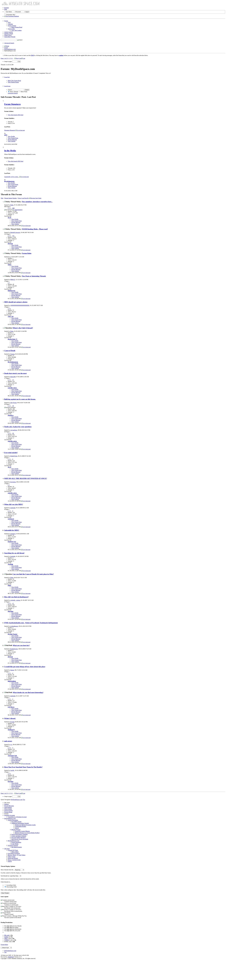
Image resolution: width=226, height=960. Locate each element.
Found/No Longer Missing (22, 831)
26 (13, 433)
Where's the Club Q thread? (23, 328)
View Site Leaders (16, 30)
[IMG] (6, 938)
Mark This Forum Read (14, 80)
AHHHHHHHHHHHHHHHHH (19, 305)
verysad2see (13, 430)
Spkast (12, 670)
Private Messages (9, 806)
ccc (11, 744)
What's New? (8, 35)
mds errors (8, 741)
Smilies (6, 937)
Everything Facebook (14, 853)
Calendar (10, 24)
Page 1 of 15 (4, 58)
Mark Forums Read (16, 27)
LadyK (12, 770)
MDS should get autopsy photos (15, 302)
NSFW (10, 861)
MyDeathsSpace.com (10, 950)
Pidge (11, 331)
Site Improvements (16, 847)
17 (13, 380)
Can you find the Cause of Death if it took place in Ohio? (33, 574)
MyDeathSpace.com (10, 49)
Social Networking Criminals (19, 834)
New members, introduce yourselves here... (37, 202)
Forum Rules (26, 253)
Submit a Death (8, 33)
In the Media (10, 150)
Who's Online (8, 809)
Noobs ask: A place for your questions (18, 427)
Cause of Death (9, 351)
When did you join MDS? (13, 504)
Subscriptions (8, 807)
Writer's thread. (10, 718)
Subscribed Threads (9, 37)
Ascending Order (11, 885)
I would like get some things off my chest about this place (24, 667)
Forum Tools (7, 77)
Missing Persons (15, 829)
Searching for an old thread (14, 553)
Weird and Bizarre (13, 858)
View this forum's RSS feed (15, 115)
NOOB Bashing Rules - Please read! (35, 229)
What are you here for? (21, 645)
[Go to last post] (26, 225)
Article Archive (8, 32)
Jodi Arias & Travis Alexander (19, 839)
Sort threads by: (5, 876)
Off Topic (7, 848)
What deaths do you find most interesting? (28, 692)
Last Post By (25, 198)
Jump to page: (8, 61)
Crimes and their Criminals (18, 836)
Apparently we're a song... (11, 176)
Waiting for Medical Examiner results (25, 825)
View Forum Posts (13, 138)
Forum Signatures (12, 104)
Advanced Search (9, 43)
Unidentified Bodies (20, 826)
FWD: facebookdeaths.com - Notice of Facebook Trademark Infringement (31, 623)
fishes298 (13, 376)
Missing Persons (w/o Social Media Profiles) (27, 833)
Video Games (11, 856)
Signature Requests (9, 130)
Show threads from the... (7, 870)
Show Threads (14, 91)
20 (13, 406)
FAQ (9, 22)
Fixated (12, 722)
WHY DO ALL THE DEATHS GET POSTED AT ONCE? (25, 478)
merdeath (12, 508)
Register (6, 7)
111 (13, 235)
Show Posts (23, 91)
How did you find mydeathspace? (16, 597)
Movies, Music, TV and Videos (16, 855)
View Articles (11, 141)
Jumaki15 (13, 533)
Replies (15, 198)
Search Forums (8, 810)
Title (2, 198)
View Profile (11, 136)
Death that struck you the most (15, 373)
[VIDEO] (7, 940)
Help (5, 9)
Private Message (12, 139)
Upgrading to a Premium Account (17, 817)
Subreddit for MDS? (11, 530)
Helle (11, 205)
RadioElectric (14, 649)
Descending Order (11, 887)
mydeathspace (14, 626)
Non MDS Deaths (16, 821)
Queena (12, 354)
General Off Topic (13, 850)
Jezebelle (12, 556)
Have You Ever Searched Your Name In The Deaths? (23, 767)
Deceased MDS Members (18, 837)
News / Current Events (14, 860)
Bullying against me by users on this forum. (20, 399)
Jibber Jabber (15, 852)
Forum (6, 21)
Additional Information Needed (20, 823)
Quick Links (11, 29)
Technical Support (13, 845)
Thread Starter (8, 198)
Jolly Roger (13, 402)
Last (20, 58)
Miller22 (12, 279)
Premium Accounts (9, 815)
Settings (6, 804)
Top (24, 799)
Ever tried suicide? (11, 453)
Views (19, 198)
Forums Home (8, 812)
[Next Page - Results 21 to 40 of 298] (16, 58)
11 (12, 58)
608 (13, 208)
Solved (17, 828)
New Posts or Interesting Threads (34, 276)
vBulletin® (11, 957)
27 (13, 603)
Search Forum (7, 86)
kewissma (13, 482)
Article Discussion (13, 820)
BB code (6, 935)
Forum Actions (12, 25)
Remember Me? (10, 14)
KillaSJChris (13, 456)
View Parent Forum (13, 82)
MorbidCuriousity (15, 232)
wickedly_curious (15, 600)
